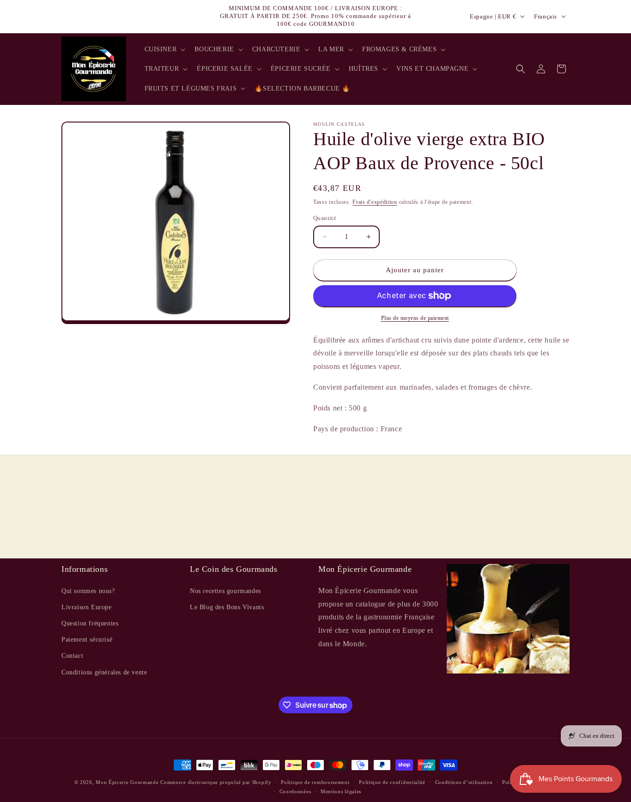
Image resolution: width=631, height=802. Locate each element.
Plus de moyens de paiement (415, 318)
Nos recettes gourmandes (225, 590)
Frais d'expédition (374, 202)
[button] (164, 49)
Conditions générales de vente (104, 671)
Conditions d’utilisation (464, 782)
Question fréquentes (89, 622)
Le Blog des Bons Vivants (227, 606)
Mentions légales (341, 791)
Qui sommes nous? (88, 590)
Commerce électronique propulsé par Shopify (215, 782)
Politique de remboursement (315, 782)
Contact (72, 655)
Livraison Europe (86, 606)
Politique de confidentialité (392, 782)
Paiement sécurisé (86, 639)
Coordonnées (295, 791)
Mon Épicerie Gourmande (127, 782)
